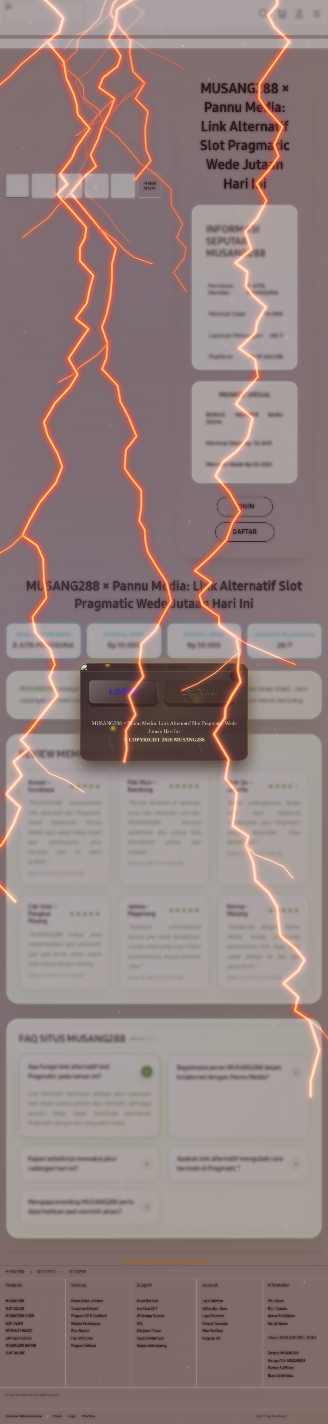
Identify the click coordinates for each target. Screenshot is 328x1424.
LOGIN (123, 691)
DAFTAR (199, 691)
